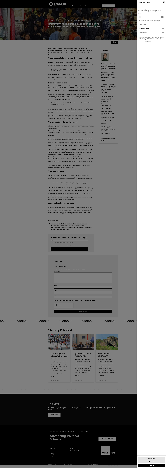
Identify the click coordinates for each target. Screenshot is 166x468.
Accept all (151, 465)
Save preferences (151, 458)
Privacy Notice (148, 41)
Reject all (151, 461)
